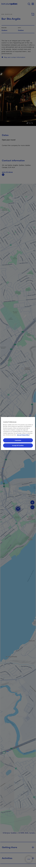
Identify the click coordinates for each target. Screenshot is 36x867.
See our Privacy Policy (23, 435)
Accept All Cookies (18, 445)
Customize (18, 440)
